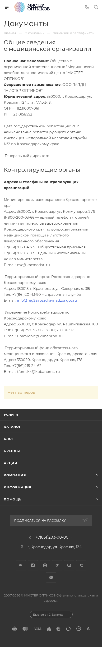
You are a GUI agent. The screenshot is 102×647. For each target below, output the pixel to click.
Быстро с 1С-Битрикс (48, 614)
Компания (15, 475)
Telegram (57, 565)
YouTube (69, 565)
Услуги (11, 414)
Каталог (12, 427)
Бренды (12, 451)
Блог (9, 439)
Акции (10, 463)
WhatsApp (51, 577)
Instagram (45, 565)
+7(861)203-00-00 (52, 537)
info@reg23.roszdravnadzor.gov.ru (47, 300)
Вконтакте (21, 565)
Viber (81, 565)
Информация (18, 487)
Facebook (33, 565)
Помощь (13, 499)
